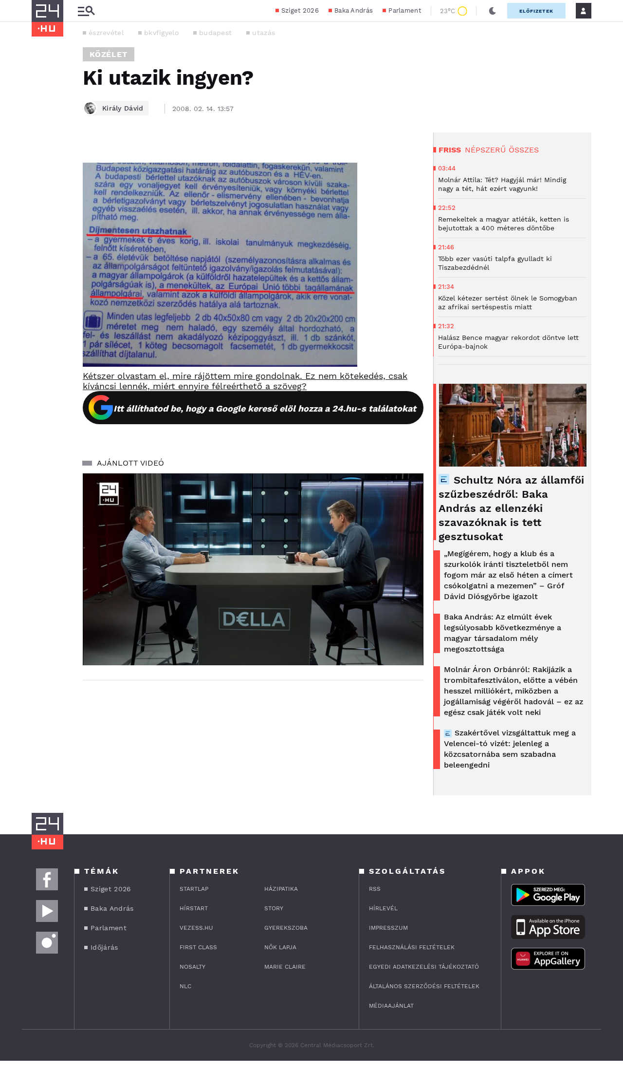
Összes (524, 149)
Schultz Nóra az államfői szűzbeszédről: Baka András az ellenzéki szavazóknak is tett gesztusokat (511, 508)
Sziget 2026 (300, 10)
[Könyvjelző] (42, 213)
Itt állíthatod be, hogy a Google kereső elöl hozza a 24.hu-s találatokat (264, 408)
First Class (198, 947)
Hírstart (194, 908)
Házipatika (281, 888)
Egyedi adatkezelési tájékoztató (424, 966)
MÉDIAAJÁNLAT (391, 1005)
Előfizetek (536, 11)
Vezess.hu (196, 927)
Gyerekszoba (286, 927)
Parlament (404, 10)
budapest (215, 33)
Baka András (353, 10)
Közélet (109, 54)
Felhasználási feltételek (412, 947)
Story (273, 908)
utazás (263, 33)
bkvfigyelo (161, 33)
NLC (185, 986)
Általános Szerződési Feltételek (424, 986)
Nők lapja (280, 947)
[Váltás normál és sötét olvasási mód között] (492, 11)
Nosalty (192, 966)
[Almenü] (86, 11)
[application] (253, 569)
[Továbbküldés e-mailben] (42, 184)
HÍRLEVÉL (383, 908)
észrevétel (106, 33)
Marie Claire (285, 966)
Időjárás (104, 947)
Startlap (194, 888)
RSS (375, 888)
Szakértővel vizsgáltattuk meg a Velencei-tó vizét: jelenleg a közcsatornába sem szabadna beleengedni (510, 749)
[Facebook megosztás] (42, 158)
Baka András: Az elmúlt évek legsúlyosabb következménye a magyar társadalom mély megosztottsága (502, 633)
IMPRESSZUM (388, 927)
